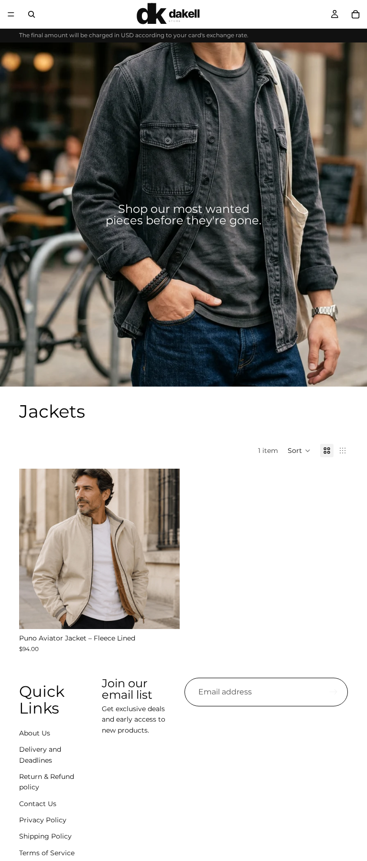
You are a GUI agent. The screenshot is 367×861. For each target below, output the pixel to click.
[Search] (31, 14)
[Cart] (355, 14)
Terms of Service (47, 853)
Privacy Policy (42, 820)
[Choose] (164, 614)
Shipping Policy (45, 836)
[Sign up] (334, 692)
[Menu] (11, 14)
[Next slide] (165, 548)
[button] (299, 450)
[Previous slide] (33, 548)
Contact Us (37, 803)
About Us (34, 733)
